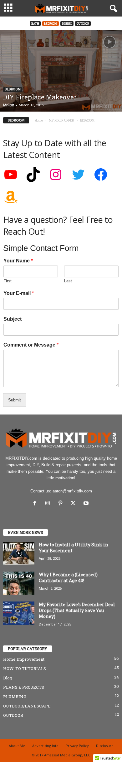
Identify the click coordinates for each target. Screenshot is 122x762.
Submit (14, 400)
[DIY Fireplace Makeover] (61, 71)
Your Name (18, 260)
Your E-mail (18, 293)
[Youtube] (87, 503)
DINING (67, 23)
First (7, 281)
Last (68, 281)
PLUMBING (14, 696)
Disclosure (105, 745)
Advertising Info (45, 745)
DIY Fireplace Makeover (40, 97)
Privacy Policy (77, 745)
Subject (12, 319)
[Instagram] (49, 503)
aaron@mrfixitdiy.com (72, 491)
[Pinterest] (61, 503)
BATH (35, 23)
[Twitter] (74, 503)
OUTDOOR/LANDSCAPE (27, 706)
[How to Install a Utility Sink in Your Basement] (18, 553)
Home (39, 120)
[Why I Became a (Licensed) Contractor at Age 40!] (18, 583)
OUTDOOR (83, 23)
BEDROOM (50, 23)
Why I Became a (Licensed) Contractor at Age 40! (68, 577)
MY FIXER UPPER (61, 120)
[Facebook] (36, 503)
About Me (17, 745)
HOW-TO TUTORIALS (24, 668)
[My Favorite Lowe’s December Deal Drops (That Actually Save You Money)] (18, 613)
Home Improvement (23, 659)
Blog (7, 678)
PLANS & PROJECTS (23, 687)
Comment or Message (30, 344)
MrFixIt (8, 105)
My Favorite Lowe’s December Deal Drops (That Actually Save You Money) (77, 610)
